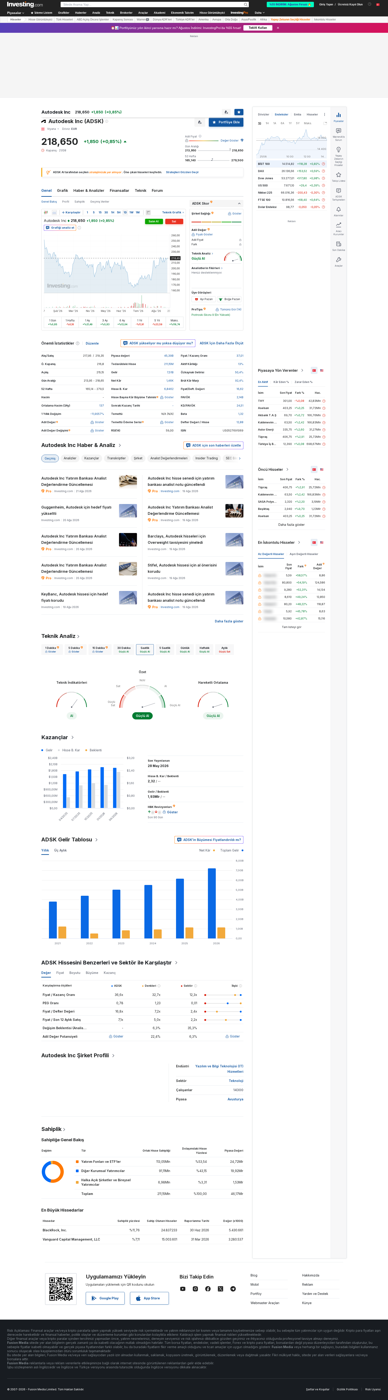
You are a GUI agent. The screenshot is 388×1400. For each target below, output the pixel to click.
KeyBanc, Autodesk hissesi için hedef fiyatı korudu (74, 597)
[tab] (52, 649)
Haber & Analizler (88, 190)
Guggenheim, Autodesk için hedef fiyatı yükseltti (76, 510)
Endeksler (281, 114)
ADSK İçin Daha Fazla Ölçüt (221, 343)
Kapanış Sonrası (123, 19)
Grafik (62, 190)
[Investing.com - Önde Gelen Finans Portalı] (25, 4)
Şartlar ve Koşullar (317, 1389)
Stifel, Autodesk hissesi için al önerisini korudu (182, 568)
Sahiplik (80, 201)
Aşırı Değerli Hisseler (304, 554)
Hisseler (15, 19)
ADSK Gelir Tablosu (66, 839)
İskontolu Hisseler (325, 19)
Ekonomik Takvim (182, 12)
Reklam (307, 1284)
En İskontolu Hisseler (276, 542)
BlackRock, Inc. (55, 1230)
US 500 (263, 185)
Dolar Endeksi (267, 207)
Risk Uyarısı (373, 1389)
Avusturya (235, 1099)
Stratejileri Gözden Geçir (182, 172)
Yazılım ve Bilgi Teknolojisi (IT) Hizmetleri (219, 1068)
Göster (118, 1036)
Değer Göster (229, 140)
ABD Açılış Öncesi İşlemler (93, 19)
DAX (261, 171)
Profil (65, 201)
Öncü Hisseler (270, 469)
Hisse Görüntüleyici (212, 12)
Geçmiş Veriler (99, 201)
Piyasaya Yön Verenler (278, 370)
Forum (157, 190)
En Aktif (263, 382)
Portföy (256, 1294)
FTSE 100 (264, 199)
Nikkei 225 (265, 192)
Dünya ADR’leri (162, 19)
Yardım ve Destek (315, 1294)
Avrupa (216, 19)
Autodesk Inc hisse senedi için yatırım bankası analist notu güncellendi (181, 481)
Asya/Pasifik (248, 19)
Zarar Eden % (304, 382)
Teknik (140, 190)
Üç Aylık (60, 850)
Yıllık (45, 850)
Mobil (255, 1284)
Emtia (297, 114)
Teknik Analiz (58, 636)
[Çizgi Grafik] (54, 212)
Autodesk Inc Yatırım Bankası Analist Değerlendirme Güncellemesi (73, 481)
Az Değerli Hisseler (271, 554)
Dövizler (263, 114)
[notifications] (369, 4)
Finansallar (119, 190)
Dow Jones (265, 178)
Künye (307, 1303)
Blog (254, 1275)
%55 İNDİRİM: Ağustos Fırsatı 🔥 (290, 4)
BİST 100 (264, 164)
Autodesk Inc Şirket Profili (75, 1055)
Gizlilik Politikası (347, 1389)
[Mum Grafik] (45, 212)
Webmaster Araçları (265, 1303)
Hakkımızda (310, 1275)
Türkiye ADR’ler (185, 19)
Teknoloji (236, 1081)
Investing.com (170, 491)
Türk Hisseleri (64, 19)
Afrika (263, 19)
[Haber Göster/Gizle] (148, 212)
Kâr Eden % (281, 382)
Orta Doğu (231, 19)
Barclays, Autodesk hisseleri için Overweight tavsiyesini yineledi (177, 539)
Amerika (203, 19)
